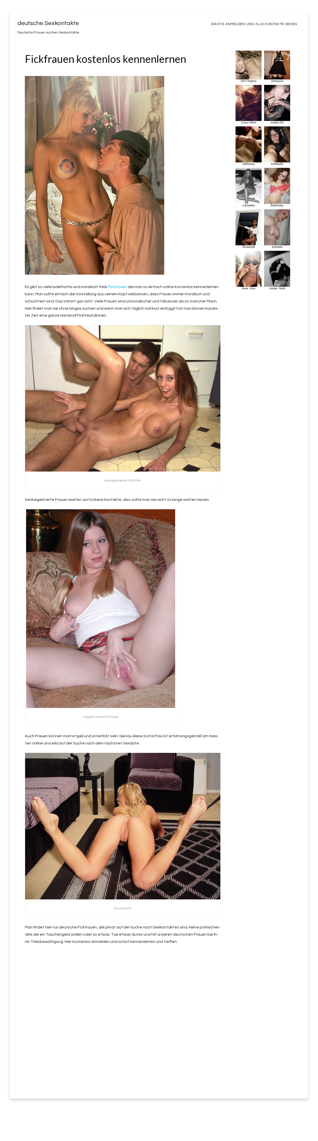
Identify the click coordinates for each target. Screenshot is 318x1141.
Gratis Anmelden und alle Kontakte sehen (254, 24)
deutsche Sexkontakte (48, 23)
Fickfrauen (117, 287)
